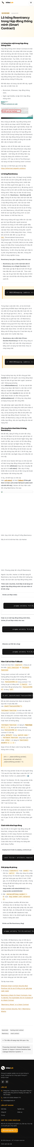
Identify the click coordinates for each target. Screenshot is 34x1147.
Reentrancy (5, 1033)
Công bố (3, 1112)
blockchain (5, 1030)
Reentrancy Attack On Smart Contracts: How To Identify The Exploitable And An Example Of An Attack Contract (17, 997)
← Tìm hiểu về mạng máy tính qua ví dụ (16, 1040)
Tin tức (3, 1115)
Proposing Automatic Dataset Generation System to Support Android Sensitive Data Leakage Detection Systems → (17, 1049)
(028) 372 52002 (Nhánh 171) (12, 1097)
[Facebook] (2, 1081)
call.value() (8, 480)
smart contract (15, 1033)
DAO (2, 237)
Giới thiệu (3, 1109)
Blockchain (5, 13)
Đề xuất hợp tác (8, 1130)
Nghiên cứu (20, 1109)
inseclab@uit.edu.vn (9, 1100)
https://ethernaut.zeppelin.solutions (13, 168)
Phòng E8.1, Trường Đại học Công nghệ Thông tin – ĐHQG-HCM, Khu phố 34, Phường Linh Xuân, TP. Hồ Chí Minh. (17, 1092)
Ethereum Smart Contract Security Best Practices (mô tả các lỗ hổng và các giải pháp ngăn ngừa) (16, 988)
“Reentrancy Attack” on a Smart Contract (15, 1004)
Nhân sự (19, 1112)
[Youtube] (7, 1081)
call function (13, 667)
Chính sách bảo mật (6, 1144)
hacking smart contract (17, 1030)
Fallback (21, 480)
